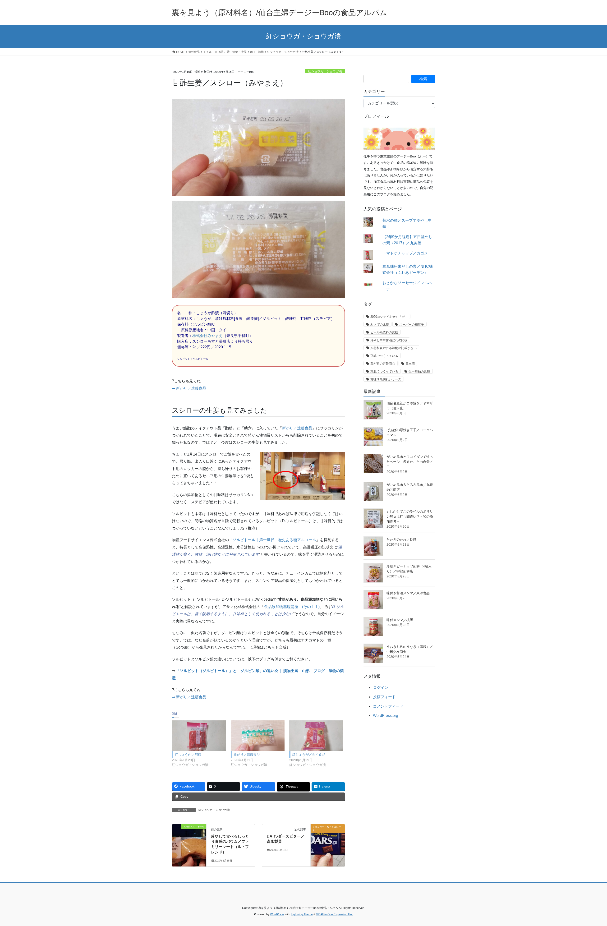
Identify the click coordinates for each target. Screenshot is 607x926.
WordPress (277, 914)
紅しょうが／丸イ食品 (308, 754)
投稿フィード (384, 697)
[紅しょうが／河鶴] (199, 735)
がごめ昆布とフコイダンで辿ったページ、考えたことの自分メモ (409, 462)
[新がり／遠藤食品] (258, 735)
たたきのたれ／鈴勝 (401, 539)
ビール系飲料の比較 (384, 332)
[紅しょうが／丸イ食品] (316, 735)
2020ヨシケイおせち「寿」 (389, 316)
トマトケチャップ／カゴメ (405, 253)
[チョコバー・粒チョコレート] (328, 842)
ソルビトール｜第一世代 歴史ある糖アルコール (274, 540)
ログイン (380, 688)
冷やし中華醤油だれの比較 (388, 340)
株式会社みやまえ (207, 336)
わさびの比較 (379, 324)
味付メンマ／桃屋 (399, 620)
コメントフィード (388, 706)
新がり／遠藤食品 (297, 428)
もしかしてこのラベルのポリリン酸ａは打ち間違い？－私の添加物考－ (409, 516)
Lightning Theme (302, 914)
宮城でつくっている (384, 356)
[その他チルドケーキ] (189, 842)
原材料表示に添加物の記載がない (393, 348)
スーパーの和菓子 (411, 324)
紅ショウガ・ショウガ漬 (325, 71)
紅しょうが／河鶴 (188, 754)
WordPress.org (385, 716)
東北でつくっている (384, 371)
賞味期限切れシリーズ (385, 379)
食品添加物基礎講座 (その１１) (292, 607)
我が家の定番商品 (382, 363)
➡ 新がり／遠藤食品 (189, 388)
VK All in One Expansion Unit (334, 914)
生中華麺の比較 (419, 371)
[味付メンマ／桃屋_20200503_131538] (373, 626)
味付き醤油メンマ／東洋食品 (408, 593)
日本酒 (410, 363)
